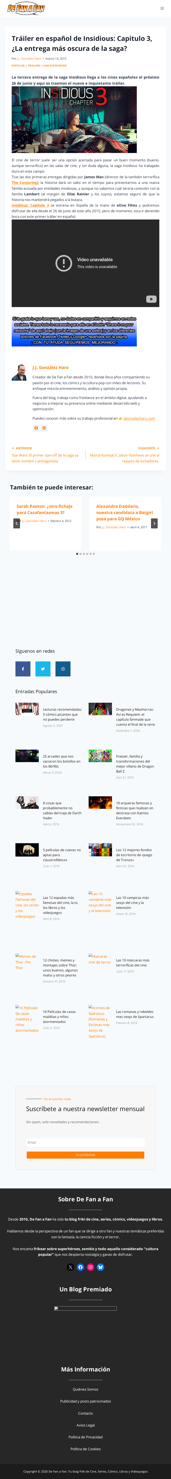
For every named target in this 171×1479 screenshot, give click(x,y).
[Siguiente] (154, 523)
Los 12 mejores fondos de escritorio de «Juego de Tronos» (134, 855)
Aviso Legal (86, 1425)
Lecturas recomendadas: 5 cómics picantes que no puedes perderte (62, 714)
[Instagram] (62, 668)
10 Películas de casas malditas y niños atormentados (59, 1016)
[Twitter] (42, 668)
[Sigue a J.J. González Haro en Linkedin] (44, 428)
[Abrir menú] (162, 8)
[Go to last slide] (16, 523)
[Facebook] (80, 1267)
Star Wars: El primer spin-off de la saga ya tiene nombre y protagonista (45, 454)
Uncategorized (55, 65)
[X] (70, 1267)
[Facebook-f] (22, 668)
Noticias (18, 65)
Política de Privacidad (86, 1437)
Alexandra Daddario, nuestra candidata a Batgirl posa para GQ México (124, 512)
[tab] (77, 554)
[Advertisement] (85, 607)
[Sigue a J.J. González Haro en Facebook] (36, 428)
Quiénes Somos (85, 1389)
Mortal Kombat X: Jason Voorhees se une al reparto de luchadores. (124, 454)
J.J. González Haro (29, 58)
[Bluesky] (100, 1267)
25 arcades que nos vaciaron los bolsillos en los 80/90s (61, 761)
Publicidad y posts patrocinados (85, 1401)
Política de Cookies (85, 1448)
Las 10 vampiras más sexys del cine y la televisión (132, 902)
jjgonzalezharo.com (139, 418)
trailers (34, 65)
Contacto (85, 1413)
